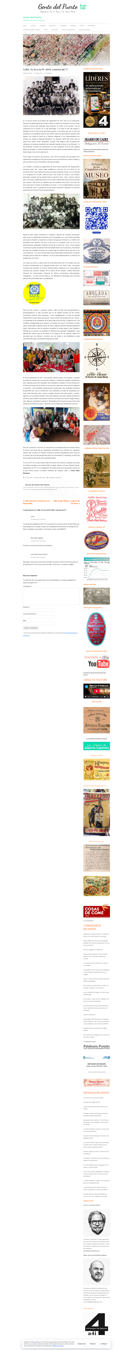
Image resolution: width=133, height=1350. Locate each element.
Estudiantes (51, 477)
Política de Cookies (84, 30)
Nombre (26, 607)
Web (24, 621)
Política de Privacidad (68, 30)
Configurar (104, 1343)
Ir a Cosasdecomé (88, 920)
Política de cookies (57, 1345)
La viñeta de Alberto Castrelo (31, 30)
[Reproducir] (86, 697)
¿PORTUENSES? (91, 25)
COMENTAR (43, 25)
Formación (58, 477)
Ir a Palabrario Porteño (89, 1041)
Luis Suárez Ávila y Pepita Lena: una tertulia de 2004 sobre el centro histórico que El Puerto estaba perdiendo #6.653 (96, 1145)
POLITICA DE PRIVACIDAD (70, 633)
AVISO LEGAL (26, 635)
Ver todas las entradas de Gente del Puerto (43, 489)
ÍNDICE (25, 25)
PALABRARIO (63, 25)
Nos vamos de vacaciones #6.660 (93, 1098)
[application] (96, 691)
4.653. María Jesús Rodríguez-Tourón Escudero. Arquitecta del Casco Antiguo (96, 972)
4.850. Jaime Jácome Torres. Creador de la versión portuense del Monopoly (96, 1008)
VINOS (46, 30)
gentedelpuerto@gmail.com (91, 1251)
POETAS (82, 25)
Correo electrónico (30, 614)
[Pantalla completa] (107, 697)
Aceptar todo (82, 1343)
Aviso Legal (54, 30)
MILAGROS (52, 25)
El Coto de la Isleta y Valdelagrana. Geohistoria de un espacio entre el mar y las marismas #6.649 (96, 1174)
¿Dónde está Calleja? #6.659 (91, 1102)
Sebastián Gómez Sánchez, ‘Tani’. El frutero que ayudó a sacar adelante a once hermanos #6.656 (96, 1021)
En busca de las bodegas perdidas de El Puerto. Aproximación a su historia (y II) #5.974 (96, 943)
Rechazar (93, 1343)
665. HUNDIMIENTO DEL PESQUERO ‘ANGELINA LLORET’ (95, 956)
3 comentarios (48, 73)
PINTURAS (73, 25)
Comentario (27, 586)
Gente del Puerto (32, 17)
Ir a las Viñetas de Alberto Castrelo (96, 738)
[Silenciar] (105, 697)
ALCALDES (33, 25)
